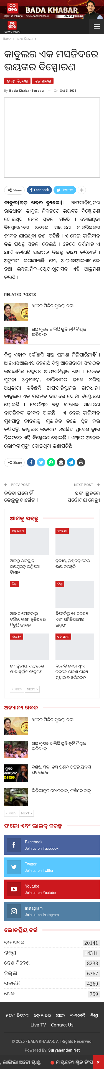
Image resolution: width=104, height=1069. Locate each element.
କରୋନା (62, 531)
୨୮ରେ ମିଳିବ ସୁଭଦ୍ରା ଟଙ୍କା (52, 306)
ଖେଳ (9, 993)
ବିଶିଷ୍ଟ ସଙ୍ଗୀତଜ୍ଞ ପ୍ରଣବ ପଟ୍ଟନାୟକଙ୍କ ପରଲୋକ (61, 769)
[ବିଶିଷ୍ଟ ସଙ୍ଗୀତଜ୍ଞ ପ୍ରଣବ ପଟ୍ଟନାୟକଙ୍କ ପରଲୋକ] (16, 773)
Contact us (62, 1025)
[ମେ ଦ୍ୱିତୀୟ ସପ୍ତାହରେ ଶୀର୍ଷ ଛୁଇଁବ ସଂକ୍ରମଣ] (29, 647)
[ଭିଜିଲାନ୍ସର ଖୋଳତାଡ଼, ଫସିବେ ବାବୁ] (16, 797)
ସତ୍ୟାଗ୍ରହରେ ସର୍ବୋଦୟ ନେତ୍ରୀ (84, 496)
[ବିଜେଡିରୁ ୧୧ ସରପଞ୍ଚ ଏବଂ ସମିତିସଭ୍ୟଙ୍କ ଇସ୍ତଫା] (74, 594)
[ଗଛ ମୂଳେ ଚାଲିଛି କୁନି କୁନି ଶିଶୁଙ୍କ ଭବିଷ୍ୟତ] (16, 335)
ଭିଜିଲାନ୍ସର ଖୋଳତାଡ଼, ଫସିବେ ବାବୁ (61, 791)
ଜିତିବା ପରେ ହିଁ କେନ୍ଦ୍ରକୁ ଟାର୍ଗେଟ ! (21, 496)
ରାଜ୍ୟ (10, 952)
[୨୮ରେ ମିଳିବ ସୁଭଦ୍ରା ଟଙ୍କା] (16, 312)
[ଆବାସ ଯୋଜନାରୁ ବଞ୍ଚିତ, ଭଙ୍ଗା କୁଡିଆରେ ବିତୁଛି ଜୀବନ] (29, 594)
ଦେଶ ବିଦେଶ (17, 81)
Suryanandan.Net (64, 1050)
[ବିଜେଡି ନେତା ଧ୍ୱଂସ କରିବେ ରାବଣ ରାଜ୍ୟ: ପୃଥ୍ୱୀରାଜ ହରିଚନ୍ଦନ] (74, 647)
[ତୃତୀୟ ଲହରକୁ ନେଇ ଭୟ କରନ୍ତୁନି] (74, 541)
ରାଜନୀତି (12, 983)
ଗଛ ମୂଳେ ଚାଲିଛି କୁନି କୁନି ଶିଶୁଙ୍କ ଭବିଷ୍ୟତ (59, 331)
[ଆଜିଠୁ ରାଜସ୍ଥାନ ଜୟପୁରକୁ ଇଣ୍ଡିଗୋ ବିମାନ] (29, 541)
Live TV (38, 1025)
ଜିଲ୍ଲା (14, 584)
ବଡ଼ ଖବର (42, 81)
